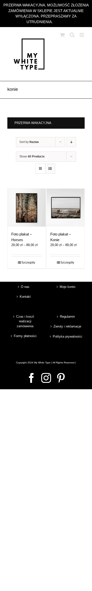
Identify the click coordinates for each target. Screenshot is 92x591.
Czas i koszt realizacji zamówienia (25, 321)
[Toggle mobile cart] (62, 34)
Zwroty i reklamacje (67, 326)
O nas (25, 287)
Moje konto (67, 287)
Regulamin (67, 316)
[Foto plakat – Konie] (66, 208)
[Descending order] (71, 142)
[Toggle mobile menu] (82, 34)
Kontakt (25, 296)
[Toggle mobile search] (72, 34)
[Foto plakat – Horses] (27, 208)
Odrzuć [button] (60, 22)
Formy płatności (25, 336)
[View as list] (50, 168)
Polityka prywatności (67, 336)
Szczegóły (28, 262)
